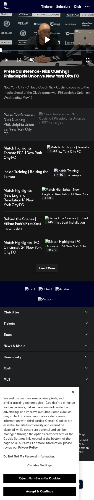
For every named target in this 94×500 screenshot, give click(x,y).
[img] (19, 60)
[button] (87, 6)
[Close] (73, 392)
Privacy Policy (28, 447)
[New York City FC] (8, 6)
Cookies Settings (39, 465)
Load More (47, 268)
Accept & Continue (39, 491)
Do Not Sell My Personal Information (28, 456)
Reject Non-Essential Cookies (40, 478)
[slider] (47, 50)
